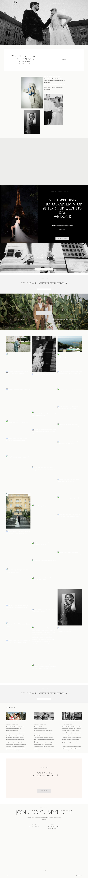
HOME (48, 3)
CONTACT (65, 3)
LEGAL (44, 870)
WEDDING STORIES (56, 3)
